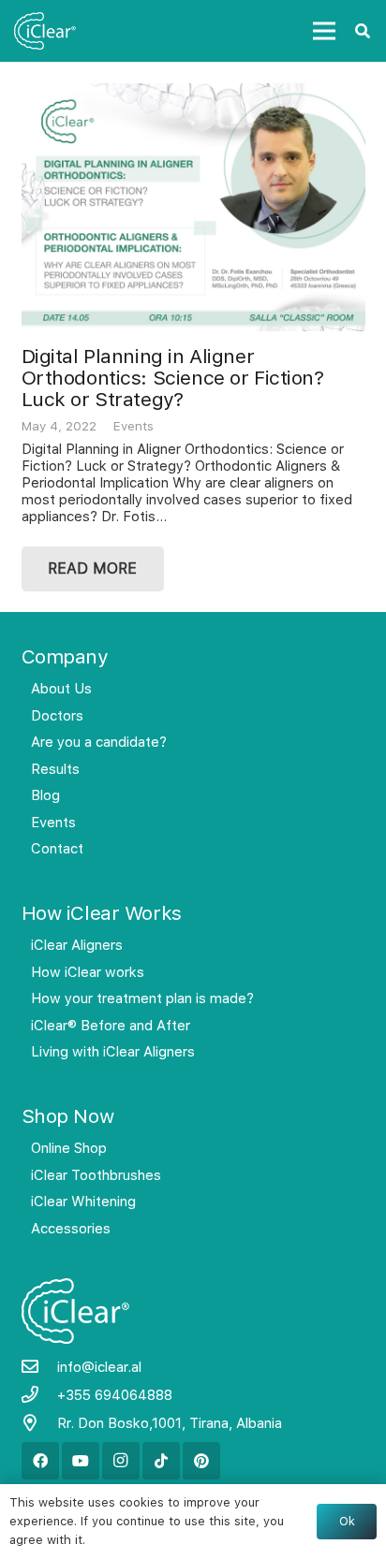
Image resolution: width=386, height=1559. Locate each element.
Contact (57, 848)
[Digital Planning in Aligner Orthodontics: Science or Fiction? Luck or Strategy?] (193, 207)
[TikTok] (161, 1460)
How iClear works (87, 972)
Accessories (71, 1228)
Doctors (57, 715)
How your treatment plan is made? (142, 998)
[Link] (45, 31)
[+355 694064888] (39, 1395)
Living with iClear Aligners (113, 1051)
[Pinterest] (201, 1460)
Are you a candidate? (99, 742)
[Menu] (324, 30)
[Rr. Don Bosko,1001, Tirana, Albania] (39, 1423)
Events (133, 425)
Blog (45, 795)
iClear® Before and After (110, 1025)
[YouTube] (80, 1460)
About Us (61, 688)
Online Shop (69, 1148)
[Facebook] (40, 1460)
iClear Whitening (83, 1201)
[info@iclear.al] (39, 1367)
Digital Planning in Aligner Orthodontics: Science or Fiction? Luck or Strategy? (173, 377)
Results (55, 769)
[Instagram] (121, 1460)
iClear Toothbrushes (96, 1175)
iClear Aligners (77, 945)
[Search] (363, 31)
